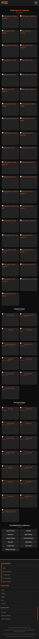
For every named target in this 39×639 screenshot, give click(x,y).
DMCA (3, 597)
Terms (2, 590)
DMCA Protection (5, 619)
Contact (3, 603)
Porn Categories (7, 571)
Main (4, 568)
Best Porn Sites (7, 581)
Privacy (3, 593)
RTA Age (3, 612)
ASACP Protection (6, 615)
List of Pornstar (7, 578)
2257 (2, 600)
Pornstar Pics (6, 574)
